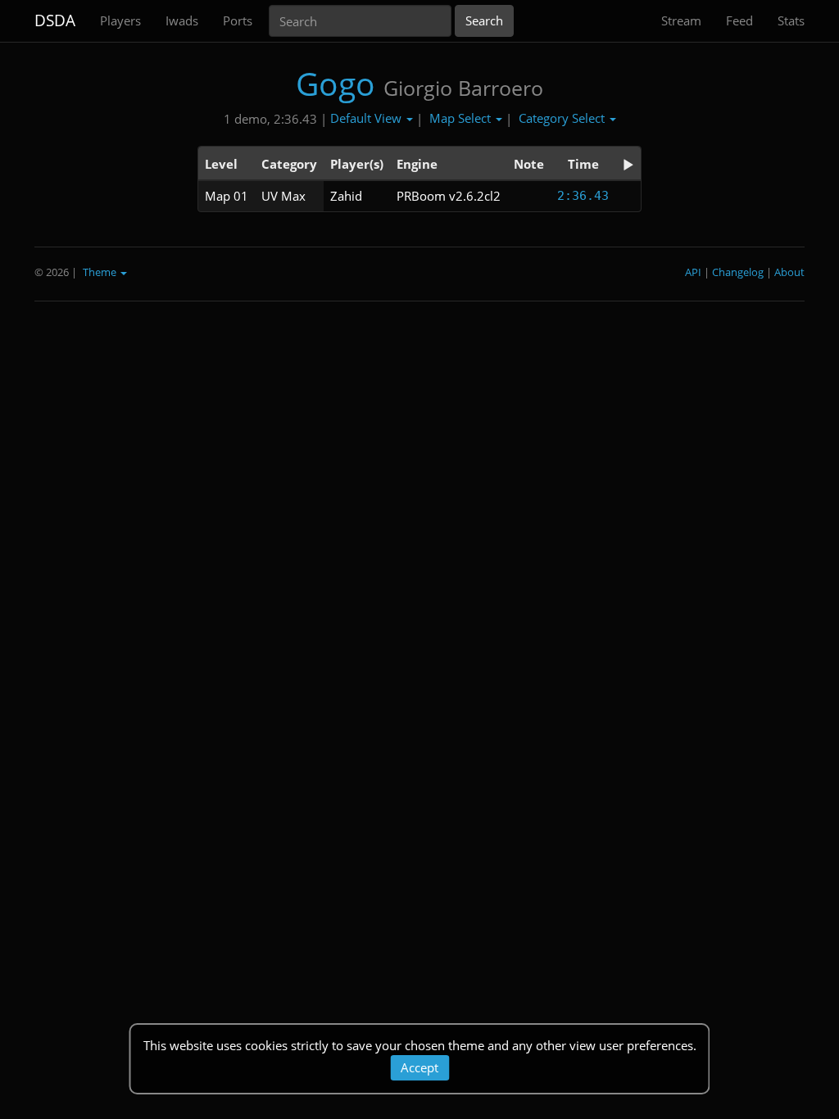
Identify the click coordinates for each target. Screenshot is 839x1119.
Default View (367, 118)
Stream (681, 20)
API (693, 272)
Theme (101, 272)
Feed (739, 20)
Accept (419, 1067)
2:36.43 (583, 195)
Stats (791, 20)
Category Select (563, 118)
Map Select (461, 118)
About (789, 272)
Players (120, 20)
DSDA (54, 20)
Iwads (182, 20)
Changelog (738, 272)
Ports (237, 20)
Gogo (335, 83)
